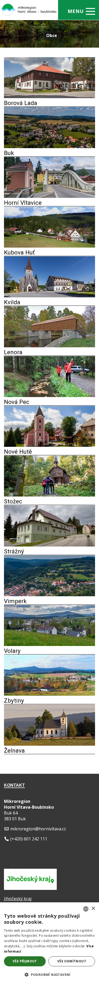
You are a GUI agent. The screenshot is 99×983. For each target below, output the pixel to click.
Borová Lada (20, 102)
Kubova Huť (19, 252)
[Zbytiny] (49, 694)
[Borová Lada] (49, 96)
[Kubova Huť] (49, 246)
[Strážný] (49, 545)
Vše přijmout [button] (25, 961)
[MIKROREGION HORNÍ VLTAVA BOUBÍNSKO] (22, 6)
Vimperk (15, 601)
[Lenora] (49, 346)
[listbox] (85, 909)
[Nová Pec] (49, 395)
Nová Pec (16, 401)
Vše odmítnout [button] (71, 961)
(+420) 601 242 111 (28, 839)
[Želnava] (49, 744)
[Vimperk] (49, 595)
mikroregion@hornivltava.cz (38, 829)
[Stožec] (49, 495)
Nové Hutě (18, 451)
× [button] (93, 909)
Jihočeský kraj (17, 899)
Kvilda (12, 302)
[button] (49, 974)
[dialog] (49, 942)
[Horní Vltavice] (49, 196)
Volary (12, 650)
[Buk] (49, 146)
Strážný (14, 551)
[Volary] (49, 644)
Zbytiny (14, 700)
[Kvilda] (49, 296)
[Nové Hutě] (49, 445)
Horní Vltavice (23, 202)
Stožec (13, 501)
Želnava (14, 750)
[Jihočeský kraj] (30, 888)
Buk (9, 152)
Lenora (13, 352)
